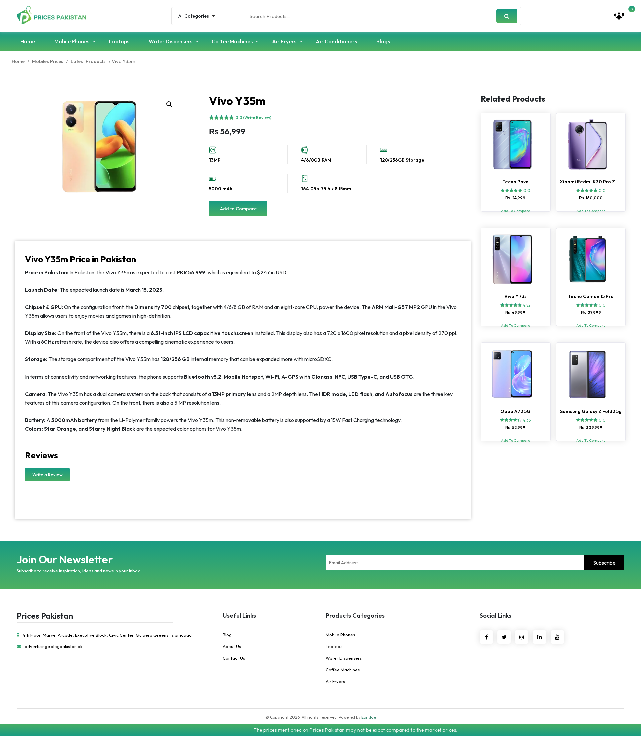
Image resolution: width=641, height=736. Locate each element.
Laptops (119, 41)
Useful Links (239, 615)
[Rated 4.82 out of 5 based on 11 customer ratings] (511, 305)
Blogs (383, 41)
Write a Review (47, 474)
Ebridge (368, 717)
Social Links (495, 615)
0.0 (526, 190)
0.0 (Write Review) (253, 117)
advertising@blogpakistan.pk (53, 646)
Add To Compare (515, 210)
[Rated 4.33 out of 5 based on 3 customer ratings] (511, 419)
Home (27, 41)
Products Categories (355, 615)
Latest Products (88, 61)
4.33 (527, 420)
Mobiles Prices (47, 61)
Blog (227, 634)
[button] (169, 104)
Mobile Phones (71, 41)
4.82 (527, 305)
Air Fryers (284, 41)
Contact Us (234, 658)
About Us (232, 646)
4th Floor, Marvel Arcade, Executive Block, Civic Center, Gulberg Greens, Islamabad (107, 635)
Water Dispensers (170, 41)
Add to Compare (238, 209)
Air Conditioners (336, 41)
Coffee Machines (232, 41)
